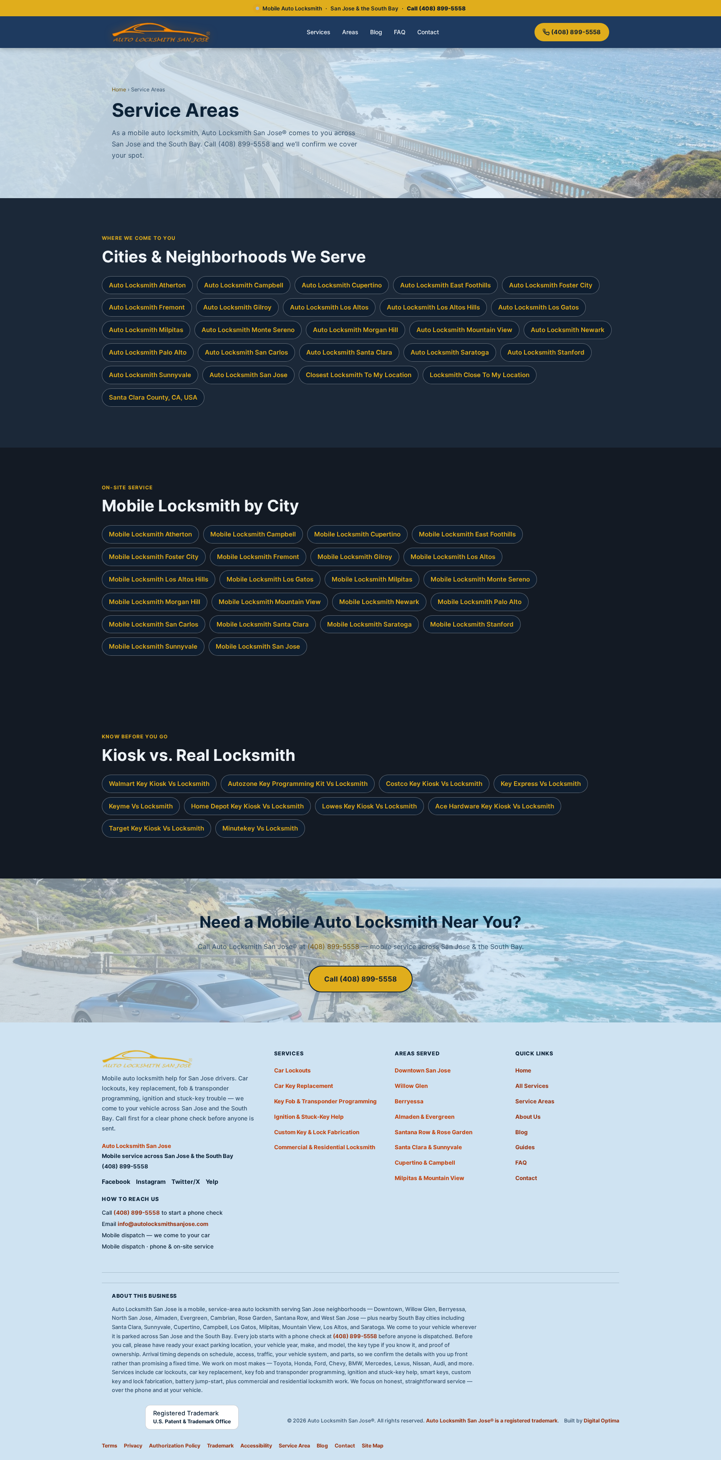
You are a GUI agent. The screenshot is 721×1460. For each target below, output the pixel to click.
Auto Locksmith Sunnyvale (150, 375)
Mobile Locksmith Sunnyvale (153, 646)
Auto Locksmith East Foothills (445, 285)
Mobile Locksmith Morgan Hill (154, 602)
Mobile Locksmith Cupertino (357, 534)
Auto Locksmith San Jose (248, 375)
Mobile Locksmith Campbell (253, 534)
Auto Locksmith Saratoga (450, 352)
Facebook (116, 1181)
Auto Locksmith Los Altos (329, 307)
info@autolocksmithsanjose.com (163, 1224)
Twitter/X (185, 1181)
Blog (376, 31)
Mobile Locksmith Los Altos (453, 557)
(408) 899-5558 (576, 31)
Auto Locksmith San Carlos (246, 352)
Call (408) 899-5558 (360, 979)
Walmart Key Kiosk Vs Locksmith (159, 784)
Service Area (294, 1445)
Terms (109, 1445)
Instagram (151, 1181)
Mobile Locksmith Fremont (258, 557)
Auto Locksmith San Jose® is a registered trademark (491, 1420)
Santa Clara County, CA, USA (153, 397)
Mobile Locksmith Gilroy (355, 557)
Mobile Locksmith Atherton (150, 534)
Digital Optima (601, 1420)
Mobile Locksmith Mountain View (270, 602)
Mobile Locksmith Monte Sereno (480, 579)
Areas (350, 31)
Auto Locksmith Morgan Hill (355, 330)
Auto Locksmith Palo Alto (148, 352)
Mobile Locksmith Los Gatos (270, 579)
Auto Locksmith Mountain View (464, 330)
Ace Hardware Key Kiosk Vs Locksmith (494, 806)
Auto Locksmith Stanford (546, 352)
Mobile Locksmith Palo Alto (480, 602)
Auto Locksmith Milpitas (146, 330)
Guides (525, 1147)
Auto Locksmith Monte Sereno (248, 330)
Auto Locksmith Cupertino (342, 285)
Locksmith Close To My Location (479, 375)
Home (119, 89)
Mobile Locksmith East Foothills (467, 534)
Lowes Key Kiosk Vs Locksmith (369, 806)
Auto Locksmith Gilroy (237, 307)
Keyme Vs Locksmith (141, 806)
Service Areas (535, 1101)
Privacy (133, 1445)
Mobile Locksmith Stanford (472, 624)
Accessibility (256, 1445)
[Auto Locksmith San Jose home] (162, 32)
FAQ (400, 31)
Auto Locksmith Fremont (147, 307)
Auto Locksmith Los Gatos (538, 307)
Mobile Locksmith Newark (379, 602)
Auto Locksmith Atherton (147, 285)
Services (318, 31)
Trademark (220, 1445)
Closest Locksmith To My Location (358, 375)
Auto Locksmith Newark (568, 330)
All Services (532, 1085)
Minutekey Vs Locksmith (260, 828)
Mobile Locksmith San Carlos (153, 624)
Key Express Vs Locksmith (541, 784)
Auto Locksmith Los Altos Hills (433, 307)
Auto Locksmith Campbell (243, 285)
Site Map (372, 1445)
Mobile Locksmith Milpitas (372, 579)
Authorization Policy (174, 1445)
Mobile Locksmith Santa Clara (263, 624)
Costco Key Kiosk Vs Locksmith (434, 784)
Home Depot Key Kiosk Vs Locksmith (247, 806)
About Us (528, 1116)
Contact (428, 31)
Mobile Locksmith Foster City (154, 557)
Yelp (212, 1181)
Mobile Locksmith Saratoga (369, 624)
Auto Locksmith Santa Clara (349, 352)
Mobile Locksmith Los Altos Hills (158, 579)
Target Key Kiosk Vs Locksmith (156, 828)
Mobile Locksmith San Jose (258, 646)
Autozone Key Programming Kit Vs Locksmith (298, 784)
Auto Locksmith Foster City (550, 285)
